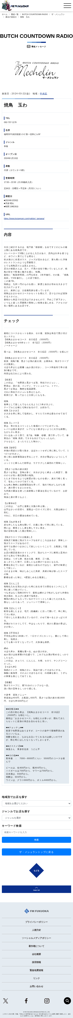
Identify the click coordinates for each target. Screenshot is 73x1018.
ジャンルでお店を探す (16, 811)
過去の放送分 (11, 17)
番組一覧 (15, 14)
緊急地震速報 (36, 970)
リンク (36, 978)
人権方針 (36, 930)
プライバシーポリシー (36, 922)
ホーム (4, 14)
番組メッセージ (38, 46)
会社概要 (36, 954)
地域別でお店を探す (14, 796)
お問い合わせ (36, 986)
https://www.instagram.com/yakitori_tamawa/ (24, 218)
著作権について (36, 946)
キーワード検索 (12, 825)
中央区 (43, 93)
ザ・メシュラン (58, 14)
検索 (36, 839)
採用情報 (36, 962)
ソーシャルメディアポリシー (36, 938)
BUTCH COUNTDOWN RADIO (35, 14)
